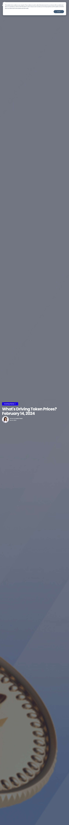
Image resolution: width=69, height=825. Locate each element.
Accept (58, 11)
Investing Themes (9, 404)
